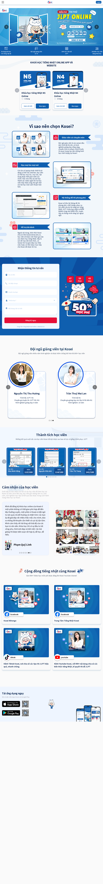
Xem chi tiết (28, 106)
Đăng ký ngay (30, 320)
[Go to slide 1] (49, 420)
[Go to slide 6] (55, 476)
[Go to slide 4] (52, 476)
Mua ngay (42, 106)
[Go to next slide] (96, 27)
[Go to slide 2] (51, 420)
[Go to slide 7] (30, 552)
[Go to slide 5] (54, 476)
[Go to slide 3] (53, 420)
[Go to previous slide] (6, 27)
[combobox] (30, 299)
